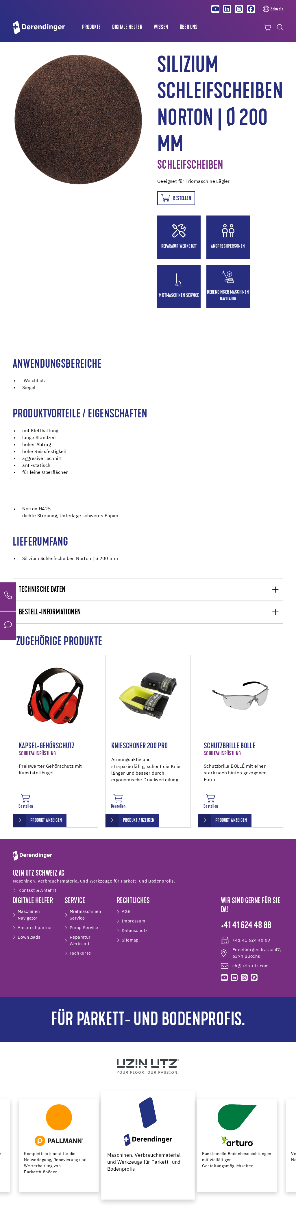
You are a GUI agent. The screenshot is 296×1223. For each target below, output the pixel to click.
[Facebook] (251, 9)
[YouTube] (215, 9)
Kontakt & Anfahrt (37, 890)
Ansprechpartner (35, 928)
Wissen (161, 27)
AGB (126, 911)
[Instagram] (239, 9)
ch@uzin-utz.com (250, 966)
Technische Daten (42, 590)
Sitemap (130, 940)
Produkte (91, 27)
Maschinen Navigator (29, 914)
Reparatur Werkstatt (80, 940)
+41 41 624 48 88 (246, 926)
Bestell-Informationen (50, 612)
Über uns (189, 27)
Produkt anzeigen (46, 820)
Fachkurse (80, 953)
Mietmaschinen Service (85, 914)
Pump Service (84, 928)
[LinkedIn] (227, 9)
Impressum (133, 921)
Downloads (29, 937)
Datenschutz (134, 931)
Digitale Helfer (127, 27)
